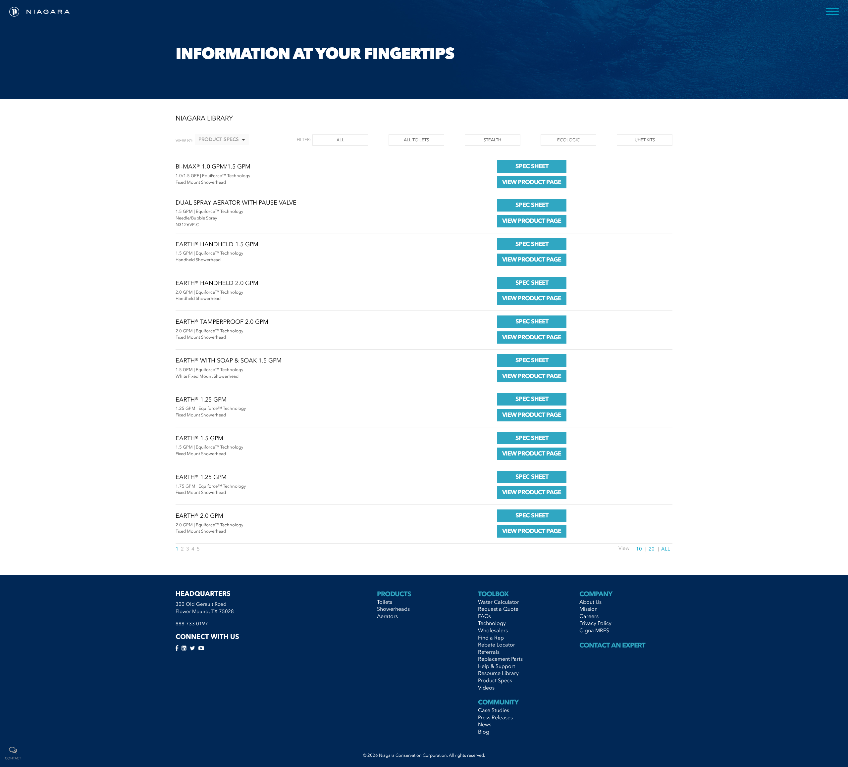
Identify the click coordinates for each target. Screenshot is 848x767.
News (484, 724)
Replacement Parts (500, 658)
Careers (589, 616)
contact (13, 758)
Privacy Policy (595, 623)
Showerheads (393, 608)
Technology (492, 623)
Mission (588, 608)
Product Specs (495, 680)
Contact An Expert (612, 645)
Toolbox (493, 594)
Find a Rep (491, 637)
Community (498, 702)
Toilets (384, 602)
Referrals (489, 651)
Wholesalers (493, 630)
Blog (483, 731)
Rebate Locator (496, 644)
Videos (486, 687)
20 (652, 549)
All (665, 549)
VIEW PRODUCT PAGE (531, 182)
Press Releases (495, 717)
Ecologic (568, 139)
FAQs (484, 616)
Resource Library (498, 673)
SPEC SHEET (531, 166)
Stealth (492, 139)
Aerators (387, 616)
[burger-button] (832, 12)
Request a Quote (498, 608)
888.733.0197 (192, 624)
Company (595, 594)
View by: (184, 140)
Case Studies (493, 710)
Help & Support (496, 666)
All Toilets (416, 139)
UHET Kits (645, 139)
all (340, 139)
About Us (590, 602)
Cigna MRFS (594, 630)
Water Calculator (498, 602)
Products (394, 594)
